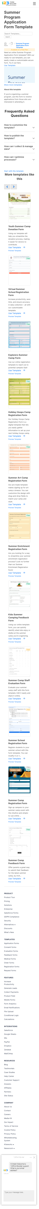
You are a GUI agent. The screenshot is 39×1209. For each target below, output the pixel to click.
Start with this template (14, 171)
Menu (34, 3)
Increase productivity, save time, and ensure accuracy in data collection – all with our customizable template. (19, 304)
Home (6, 45)
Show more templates (13, 85)
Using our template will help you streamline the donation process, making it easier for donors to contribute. (19, 239)
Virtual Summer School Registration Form (18, 292)
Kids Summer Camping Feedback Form (18, 617)
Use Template (9, 65)
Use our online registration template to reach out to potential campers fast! (19, 365)
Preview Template (14, 250)
